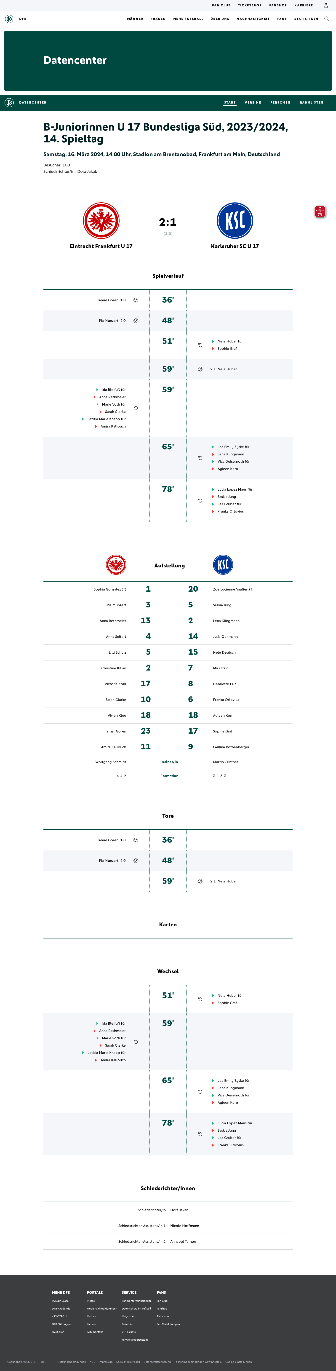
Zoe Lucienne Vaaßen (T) (233, 589)
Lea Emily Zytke (231, 447)
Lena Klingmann (231, 454)
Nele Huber (227, 341)
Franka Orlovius (231, 511)
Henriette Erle (225, 684)
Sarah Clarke (115, 412)
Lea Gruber (227, 504)
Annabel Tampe (183, 1241)
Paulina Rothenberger (231, 747)
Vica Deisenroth (231, 461)
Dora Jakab (87, 172)
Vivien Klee (117, 715)
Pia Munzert (108, 321)
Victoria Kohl (115, 684)
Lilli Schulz (117, 652)
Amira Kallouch (113, 426)
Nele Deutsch (224, 652)
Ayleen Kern (228, 469)
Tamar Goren (107, 300)
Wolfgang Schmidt (110, 762)
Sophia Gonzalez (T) (110, 589)
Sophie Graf (227, 348)
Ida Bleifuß (111, 390)
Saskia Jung (227, 497)
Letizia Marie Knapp (104, 419)
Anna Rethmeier (112, 397)
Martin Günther (225, 762)
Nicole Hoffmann (184, 1226)
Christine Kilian (113, 668)
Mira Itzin (220, 668)
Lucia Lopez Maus (232, 489)
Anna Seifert (116, 637)
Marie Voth (111, 404)
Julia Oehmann (225, 637)
